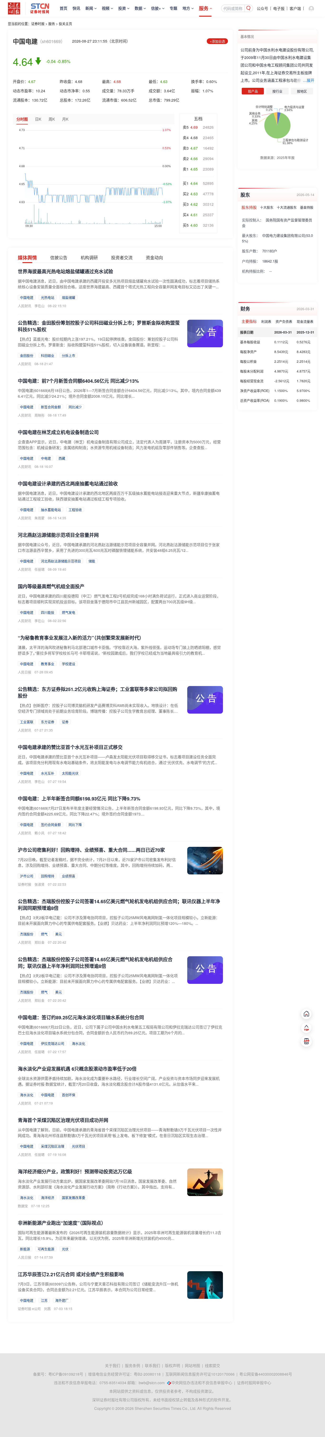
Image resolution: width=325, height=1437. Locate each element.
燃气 (44, 934)
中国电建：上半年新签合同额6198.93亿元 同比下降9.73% (79, 798)
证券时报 (37, 23)
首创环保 (68, 1094)
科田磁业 (47, 355)
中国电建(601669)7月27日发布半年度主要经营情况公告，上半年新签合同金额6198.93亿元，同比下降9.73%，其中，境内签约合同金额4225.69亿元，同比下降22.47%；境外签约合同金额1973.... (119, 811)
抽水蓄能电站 (51, 509)
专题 (173, 8)
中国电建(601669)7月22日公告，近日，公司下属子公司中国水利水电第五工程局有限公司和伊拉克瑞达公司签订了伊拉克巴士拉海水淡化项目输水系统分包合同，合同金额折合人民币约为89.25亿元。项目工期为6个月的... (120, 1029)
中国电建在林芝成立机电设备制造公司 (58, 432)
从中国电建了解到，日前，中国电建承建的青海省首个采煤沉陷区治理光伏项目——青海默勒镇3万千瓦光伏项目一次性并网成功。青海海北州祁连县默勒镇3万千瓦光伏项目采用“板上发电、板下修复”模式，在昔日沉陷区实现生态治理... (120, 1132)
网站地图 (192, 1365)
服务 (203, 8)
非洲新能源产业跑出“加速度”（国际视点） (62, 1222)
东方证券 (47, 721)
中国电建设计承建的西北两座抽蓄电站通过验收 (68, 483)
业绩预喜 (68, 875)
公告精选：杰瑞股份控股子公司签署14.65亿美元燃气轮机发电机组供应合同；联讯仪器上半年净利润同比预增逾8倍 (95, 962)
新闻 (89, 8)
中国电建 (26, 297)
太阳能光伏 (70, 773)
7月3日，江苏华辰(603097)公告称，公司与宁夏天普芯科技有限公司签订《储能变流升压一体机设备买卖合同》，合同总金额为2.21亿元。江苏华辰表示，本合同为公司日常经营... (98, 1286)
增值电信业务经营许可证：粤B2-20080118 (124, 1374)
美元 (58, 934)
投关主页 (65, 23)
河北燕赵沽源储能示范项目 (61, 561)
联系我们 (152, 1365)
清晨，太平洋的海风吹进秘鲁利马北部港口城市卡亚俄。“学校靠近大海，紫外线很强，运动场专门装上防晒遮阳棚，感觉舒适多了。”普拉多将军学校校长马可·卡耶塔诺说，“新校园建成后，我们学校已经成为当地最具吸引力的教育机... (119, 650)
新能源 (25, 1248)
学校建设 (68, 663)
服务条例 (132, 1365)
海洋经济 (47, 1197)
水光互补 (47, 773)
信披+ (156, 8)
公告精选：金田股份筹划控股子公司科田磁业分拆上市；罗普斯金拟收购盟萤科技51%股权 (99, 326)
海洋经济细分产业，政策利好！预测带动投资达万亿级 (75, 1171)
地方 (186, 8)
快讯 (76, 8)
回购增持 (47, 875)
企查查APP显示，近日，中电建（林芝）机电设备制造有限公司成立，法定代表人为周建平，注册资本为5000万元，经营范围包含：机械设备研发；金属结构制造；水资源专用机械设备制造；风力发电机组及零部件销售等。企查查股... (119, 444)
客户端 (295, 8)
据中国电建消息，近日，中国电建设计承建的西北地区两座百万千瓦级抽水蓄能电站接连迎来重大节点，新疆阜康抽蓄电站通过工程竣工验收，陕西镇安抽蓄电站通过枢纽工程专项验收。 (119, 496)
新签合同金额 (51, 406)
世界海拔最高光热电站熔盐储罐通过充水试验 (65, 271)
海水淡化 (78, 1043)
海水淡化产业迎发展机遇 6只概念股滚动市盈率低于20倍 (77, 1068)
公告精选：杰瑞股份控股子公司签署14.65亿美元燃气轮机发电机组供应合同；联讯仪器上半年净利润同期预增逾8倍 (119, 904)
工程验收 (75, 509)
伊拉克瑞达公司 (52, 1043)
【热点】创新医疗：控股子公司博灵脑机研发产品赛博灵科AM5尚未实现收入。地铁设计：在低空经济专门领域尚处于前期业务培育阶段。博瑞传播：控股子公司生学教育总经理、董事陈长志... (98, 711)
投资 (122, 8)
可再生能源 (46, 1248)
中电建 (46, 458)
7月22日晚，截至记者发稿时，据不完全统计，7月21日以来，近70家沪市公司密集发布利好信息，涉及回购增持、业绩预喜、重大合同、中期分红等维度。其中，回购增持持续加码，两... (97, 862)
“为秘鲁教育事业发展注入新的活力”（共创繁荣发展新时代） (81, 637)
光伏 (65, 1248)
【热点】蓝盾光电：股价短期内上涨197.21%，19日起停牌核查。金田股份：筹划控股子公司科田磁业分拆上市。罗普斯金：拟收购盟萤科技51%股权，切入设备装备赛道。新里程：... (98, 342)
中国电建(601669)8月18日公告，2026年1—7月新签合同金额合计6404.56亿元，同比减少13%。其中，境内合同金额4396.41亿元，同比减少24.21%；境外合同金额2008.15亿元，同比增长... (119, 393)
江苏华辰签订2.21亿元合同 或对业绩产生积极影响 (71, 1274)
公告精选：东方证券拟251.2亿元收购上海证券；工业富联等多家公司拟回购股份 (97, 692)
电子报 (279, 8)
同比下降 (75, 824)
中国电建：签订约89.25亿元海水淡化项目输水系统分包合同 (81, 1017)
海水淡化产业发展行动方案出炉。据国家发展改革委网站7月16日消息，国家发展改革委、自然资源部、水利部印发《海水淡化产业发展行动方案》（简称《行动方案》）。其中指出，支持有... (97, 1184)
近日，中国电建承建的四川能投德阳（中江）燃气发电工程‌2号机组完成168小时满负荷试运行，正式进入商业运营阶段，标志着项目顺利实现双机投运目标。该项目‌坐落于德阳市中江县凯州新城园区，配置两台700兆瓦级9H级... (119, 598)
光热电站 (47, 297)
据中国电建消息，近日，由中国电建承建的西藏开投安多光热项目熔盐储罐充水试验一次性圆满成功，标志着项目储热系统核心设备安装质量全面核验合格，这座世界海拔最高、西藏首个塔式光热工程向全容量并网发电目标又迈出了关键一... (119, 283)
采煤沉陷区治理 (52, 1146)
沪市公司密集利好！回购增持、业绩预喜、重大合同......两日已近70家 (91, 849)
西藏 (62, 458)
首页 (63, 8)
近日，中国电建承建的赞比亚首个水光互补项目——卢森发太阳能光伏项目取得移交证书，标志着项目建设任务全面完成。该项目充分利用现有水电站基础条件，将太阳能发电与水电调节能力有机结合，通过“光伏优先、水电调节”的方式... (117, 759)
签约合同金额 (51, 824)
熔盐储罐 (68, 297)
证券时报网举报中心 (254, 1382)
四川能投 (47, 612)
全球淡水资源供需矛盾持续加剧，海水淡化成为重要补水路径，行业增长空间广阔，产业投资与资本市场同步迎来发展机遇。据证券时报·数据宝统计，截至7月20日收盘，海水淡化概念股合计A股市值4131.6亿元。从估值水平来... (119, 1081)
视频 (105, 8)
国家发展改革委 (73, 1197)
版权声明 (172, 1365)
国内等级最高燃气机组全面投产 (51, 586)
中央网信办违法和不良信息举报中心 (201, 1382)
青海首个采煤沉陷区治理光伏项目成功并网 (63, 1120)
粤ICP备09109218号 (65, 1374)
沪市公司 (26, 875)
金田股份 (26, 355)
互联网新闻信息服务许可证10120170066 (200, 1374)
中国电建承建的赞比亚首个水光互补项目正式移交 (70, 747)
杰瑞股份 (26, 934)
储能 (92, 561)
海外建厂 (62, 1300)
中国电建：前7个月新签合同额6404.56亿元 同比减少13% (78, 380)
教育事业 (47, 663)
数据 (138, 8)
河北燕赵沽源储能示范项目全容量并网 (58, 534)
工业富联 (26, 721)
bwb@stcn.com (152, 1382)
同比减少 (75, 406)
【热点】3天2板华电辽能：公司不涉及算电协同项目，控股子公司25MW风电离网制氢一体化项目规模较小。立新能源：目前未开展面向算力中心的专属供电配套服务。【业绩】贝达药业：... (98, 978)
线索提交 (212, 1365)
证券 (65, 721)
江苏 (44, 1300)
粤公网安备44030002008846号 (265, 1374)
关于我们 (112, 1365)
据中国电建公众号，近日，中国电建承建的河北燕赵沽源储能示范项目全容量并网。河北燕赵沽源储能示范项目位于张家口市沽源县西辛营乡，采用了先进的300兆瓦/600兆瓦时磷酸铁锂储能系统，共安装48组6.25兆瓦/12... (119, 547)
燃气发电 (68, 612)
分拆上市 (68, 355)
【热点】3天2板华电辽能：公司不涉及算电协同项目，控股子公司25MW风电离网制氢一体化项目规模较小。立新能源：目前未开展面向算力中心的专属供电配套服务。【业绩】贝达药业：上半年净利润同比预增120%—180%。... (119, 920)
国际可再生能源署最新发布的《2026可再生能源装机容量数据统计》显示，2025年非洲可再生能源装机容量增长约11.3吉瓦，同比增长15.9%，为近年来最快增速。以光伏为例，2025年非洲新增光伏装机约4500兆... (119, 1235)
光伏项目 (78, 1146)
